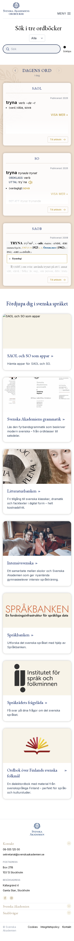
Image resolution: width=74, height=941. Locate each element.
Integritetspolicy (50, 926)
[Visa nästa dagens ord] (59, 70)
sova (26, 188)
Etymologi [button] (17, 258)
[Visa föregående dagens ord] (15, 70)
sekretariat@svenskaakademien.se (23, 854)
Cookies (33, 926)
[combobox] (32, 49)
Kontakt (66, 926)
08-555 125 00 (11, 849)
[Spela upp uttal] (30, 182)
